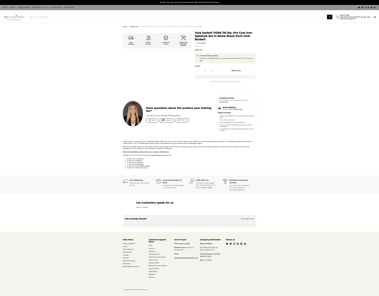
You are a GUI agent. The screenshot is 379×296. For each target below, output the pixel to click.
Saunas (125, 246)
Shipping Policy (154, 263)
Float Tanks (126, 264)
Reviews (46, 7)
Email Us (183, 120)
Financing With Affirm (24, 7)
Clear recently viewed (247, 219)
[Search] (329, 17)
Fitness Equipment (129, 244)
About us (5, 7)
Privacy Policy (153, 260)
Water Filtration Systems (131, 266)
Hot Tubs (126, 258)
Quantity (197, 66)
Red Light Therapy (129, 261)
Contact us (13, 7)
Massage (126, 255)
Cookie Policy (153, 271)
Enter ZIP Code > (224, 102)
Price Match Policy (69, 7)
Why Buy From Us (37, 7)
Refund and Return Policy (157, 257)
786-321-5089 (206, 187)
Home (125, 26)
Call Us (153, 120)
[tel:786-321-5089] (179, 244)
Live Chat (167, 120)
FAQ (150, 246)
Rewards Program (56, 7)
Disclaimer (152, 274)
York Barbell (201, 43)
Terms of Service (154, 254)
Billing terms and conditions (158, 266)
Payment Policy (154, 269)
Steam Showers (128, 249)
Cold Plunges (127, 252)
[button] (225, 77)
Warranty (152, 277)
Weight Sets (133, 26)
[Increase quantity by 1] (212, 70)
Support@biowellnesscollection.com (186, 258)
